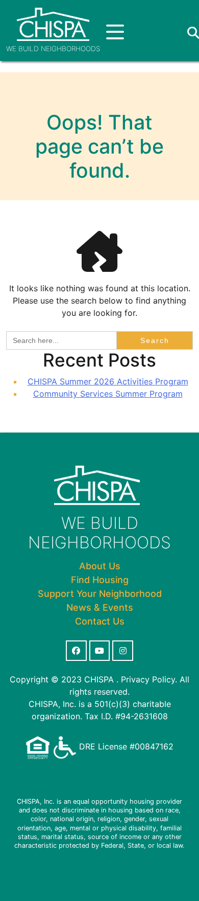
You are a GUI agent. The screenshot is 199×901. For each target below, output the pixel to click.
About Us (99, 566)
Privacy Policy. (149, 679)
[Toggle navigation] (115, 32)
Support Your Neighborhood (100, 593)
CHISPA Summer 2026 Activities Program (108, 381)
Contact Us (100, 621)
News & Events (99, 607)
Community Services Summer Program (108, 394)
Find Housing (100, 579)
